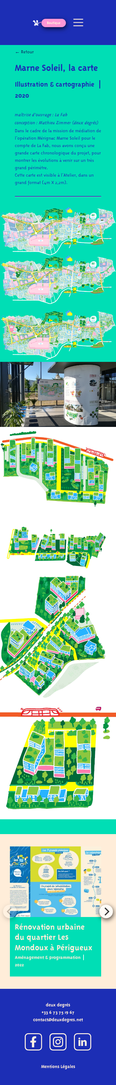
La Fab (61, 115)
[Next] (106, 911)
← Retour (24, 52)
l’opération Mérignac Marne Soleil (47, 138)
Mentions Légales (58, 1066)
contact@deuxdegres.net (58, 1019)
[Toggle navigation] (77, 22)
